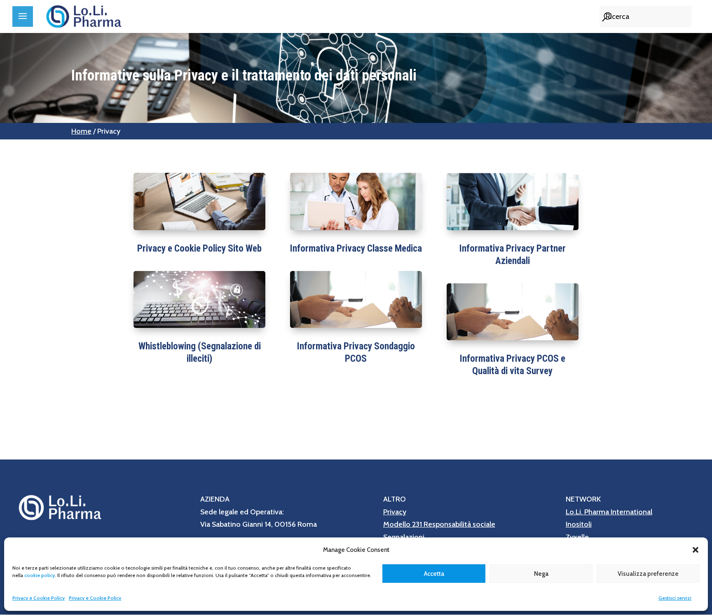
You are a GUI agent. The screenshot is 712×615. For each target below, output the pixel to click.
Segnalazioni (403, 537)
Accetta (434, 573)
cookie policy (39, 575)
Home (81, 131)
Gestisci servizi (674, 598)
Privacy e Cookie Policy (38, 598)
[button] (695, 550)
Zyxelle (577, 537)
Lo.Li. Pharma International (609, 511)
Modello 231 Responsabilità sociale (439, 524)
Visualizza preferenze (648, 573)
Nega (541, 573)
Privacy (394, 511)
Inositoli (579, 524)
